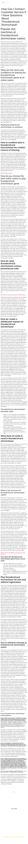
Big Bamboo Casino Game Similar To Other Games (13, 294)
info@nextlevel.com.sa (14, 831)
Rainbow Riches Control (6, 173)
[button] (24, 3)
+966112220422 (14, 816)
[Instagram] (18, 798)
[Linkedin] (10, 798)
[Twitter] (14, 798)
